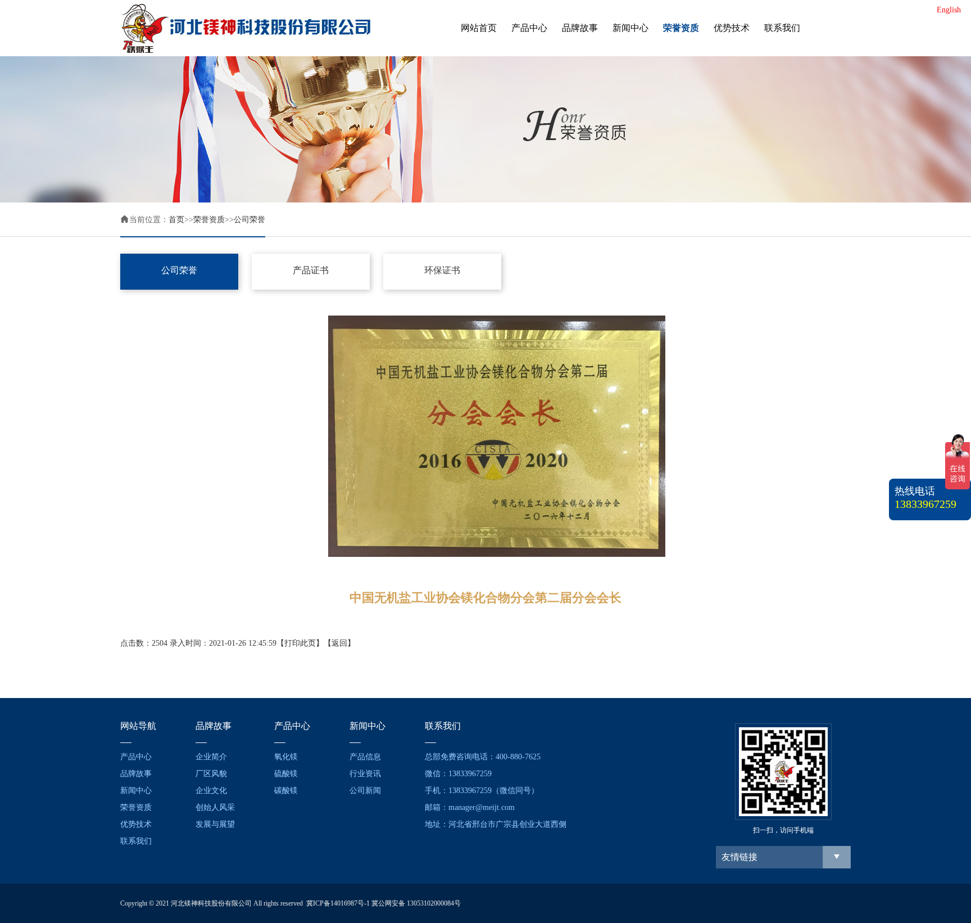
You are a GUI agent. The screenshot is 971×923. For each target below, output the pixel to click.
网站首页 (479, 28)
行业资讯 (365, 773)
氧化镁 (286, 757)
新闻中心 (630, 28)
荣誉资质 (681, 28)
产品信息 (365, 757)
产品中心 (529, 28)
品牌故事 (580, 28)
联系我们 (782, 28)
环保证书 (442, 270)
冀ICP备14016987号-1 (338, 903)
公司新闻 (365, 790)
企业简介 (211, 757)
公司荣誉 (249, 219)
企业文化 (211, 790)
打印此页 (300, 643)
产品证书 (311, 270)
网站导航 (138, 726)
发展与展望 (215, 824)
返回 (339, 643)
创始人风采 (215, 807)
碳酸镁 (286, 790)
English (949, 10)
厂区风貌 (211, 773)
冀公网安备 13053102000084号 (416, 903)
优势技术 (732, 28)
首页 (176, 219)
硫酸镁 (286, 773)
